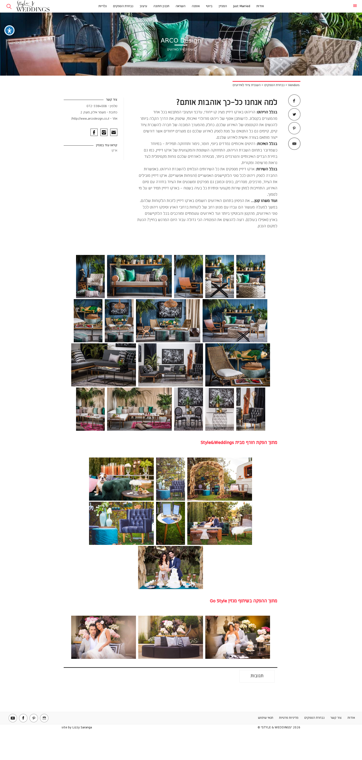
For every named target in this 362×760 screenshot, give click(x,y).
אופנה (196, 6)
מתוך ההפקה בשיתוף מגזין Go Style (243, 601)
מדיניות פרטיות (288, 718)
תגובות (257, 676)
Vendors (294, 85)
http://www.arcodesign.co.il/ (90, 119)
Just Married (241, 6)
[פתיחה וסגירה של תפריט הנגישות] (9, 30)
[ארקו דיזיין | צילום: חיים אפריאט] (250, 276)
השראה (180, 6)
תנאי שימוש (265, 718)
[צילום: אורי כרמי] (219, 479)
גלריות (102, 6)
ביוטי (209, 6)
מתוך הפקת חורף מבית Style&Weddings (239, 442)
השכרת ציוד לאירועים (247, 85)
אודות (260, 6)
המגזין (223, 6)
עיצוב (143, 6)
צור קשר (336, 718)
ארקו (114, 150)
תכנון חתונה (161, 6)
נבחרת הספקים (123, 6)
